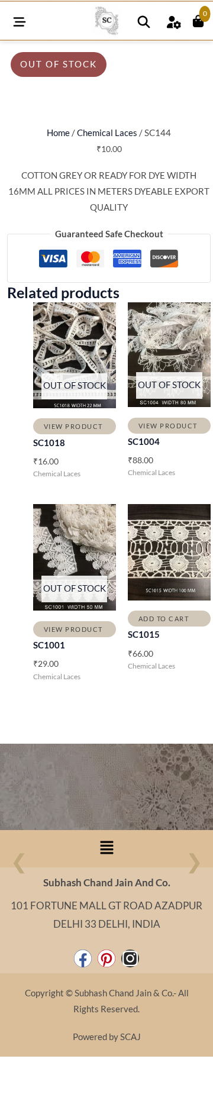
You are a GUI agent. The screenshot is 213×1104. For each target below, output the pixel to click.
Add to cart (163, 618)
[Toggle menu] (19, 20)
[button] (106, 848)
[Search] (143, 20)
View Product (73, 426)
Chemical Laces (107, 133)
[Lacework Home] (106, 20)
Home (58, 133)
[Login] (173, 20)
